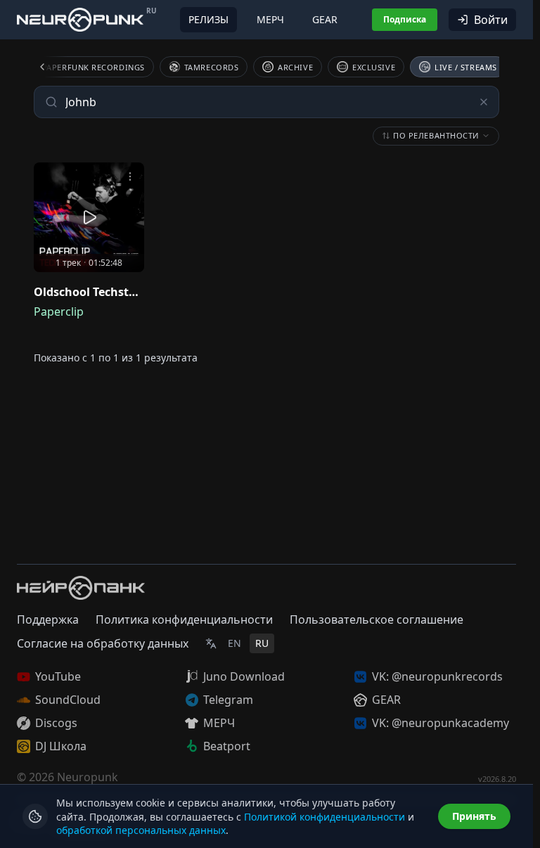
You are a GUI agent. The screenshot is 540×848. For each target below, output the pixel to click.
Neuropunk (87, 777)
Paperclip (59, 311)
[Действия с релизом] (130, 176)
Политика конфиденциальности (184, 619)
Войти (491, 19)
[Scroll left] (51, 66)
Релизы (208, 19)
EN (234, 643)
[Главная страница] (80, 19)
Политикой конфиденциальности (324, 816)
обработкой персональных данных (141, 830)
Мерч (270, 19)
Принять (474, 816)
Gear (325, 19)
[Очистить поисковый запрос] (483, 102)
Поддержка (48, 619)
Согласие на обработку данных (102, 643)
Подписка (404, 19)
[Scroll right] (482, 66)
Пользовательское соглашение (376, 619)
